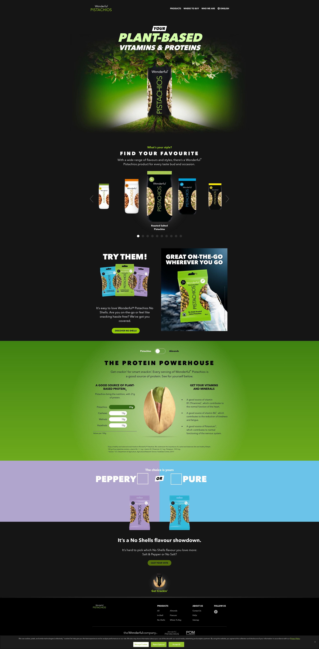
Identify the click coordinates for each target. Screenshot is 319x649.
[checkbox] (142, 478)
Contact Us (197, 611)
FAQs (195, 615)
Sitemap (196, 620)
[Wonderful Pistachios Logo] (101, 10)
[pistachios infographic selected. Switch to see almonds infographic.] (160, 351)
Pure (195, 479)
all (158, 611)
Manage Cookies (141, 644)
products (175, 8)
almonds (174, 351)
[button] (91, 199)
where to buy (191, 8)
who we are (208, 8)
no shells (161, 620)
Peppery (115, 479)
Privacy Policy (295, 639)
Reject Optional (158, 644)
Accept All (176, 644)
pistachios (145, 351)
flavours (173, 615)
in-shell (160, 615)
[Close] (315, 642)
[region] (159, 642)
